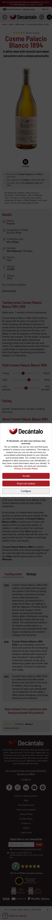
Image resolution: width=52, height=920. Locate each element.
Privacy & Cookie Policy (26, 468)
